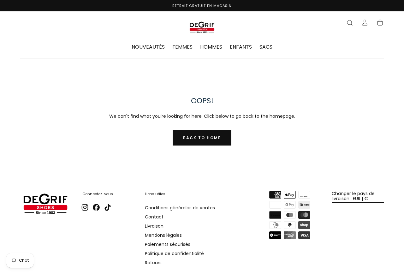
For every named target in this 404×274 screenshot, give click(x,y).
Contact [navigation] (154, 217)
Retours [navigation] (153, 263)
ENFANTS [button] (241, 47)
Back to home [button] (202, 137)
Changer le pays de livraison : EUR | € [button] (353, 196)
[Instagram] (85, 207)
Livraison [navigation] (154, 226)
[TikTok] (107, 207)
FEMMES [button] (182, 47)
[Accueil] (202, 28)
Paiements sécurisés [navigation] (167, 244)
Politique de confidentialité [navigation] (174, 254)
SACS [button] (265, 47)
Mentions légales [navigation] (163, 235)
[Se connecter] (365, 23)
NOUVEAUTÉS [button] (148, 47)
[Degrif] (45, 204)
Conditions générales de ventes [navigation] (180, 208)
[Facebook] (96, 207)
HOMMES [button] (211, 47)
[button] (350, 23)
